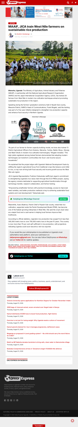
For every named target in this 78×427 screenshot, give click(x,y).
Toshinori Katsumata (15, 248)
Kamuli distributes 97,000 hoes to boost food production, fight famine (32, 314)
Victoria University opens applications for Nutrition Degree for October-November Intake (39, 300)
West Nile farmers (30, 248)
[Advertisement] (57, 387)
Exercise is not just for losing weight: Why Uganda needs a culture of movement (36, 320)
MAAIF (10, 246)
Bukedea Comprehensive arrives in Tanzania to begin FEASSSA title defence (34, 349)
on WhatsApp (62, 237)
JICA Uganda (52, 245)
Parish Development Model (26, 246)
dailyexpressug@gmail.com (20, 237)
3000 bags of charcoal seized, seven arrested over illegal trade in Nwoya (33, 307)
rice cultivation (42, 246)
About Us (50, 412)
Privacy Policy (40, 412)
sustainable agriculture (57, 246)
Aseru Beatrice (25, 245)
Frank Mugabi (42, 245)
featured (34, 245)
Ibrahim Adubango (23, 34)
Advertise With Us (62, 412)
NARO (14, 246)
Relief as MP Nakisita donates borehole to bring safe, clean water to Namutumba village (38, 342)
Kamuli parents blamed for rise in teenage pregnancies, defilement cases (33, 327)
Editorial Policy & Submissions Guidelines (18, 412)
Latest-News (61, 245)
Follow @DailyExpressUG (39, 288)
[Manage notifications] (72, 420)
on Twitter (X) (18, 240)
